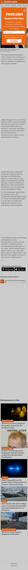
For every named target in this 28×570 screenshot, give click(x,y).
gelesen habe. (20, 37)
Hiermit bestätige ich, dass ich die (14, 35)
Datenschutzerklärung (10, 37)
